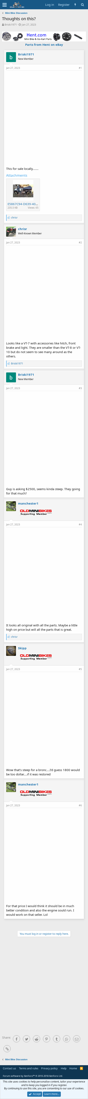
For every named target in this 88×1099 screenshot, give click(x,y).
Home (73, 1068)
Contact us (9, 1068)
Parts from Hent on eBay (44, 44)
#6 (80, 805)
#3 (80, 388)
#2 (80, 242)
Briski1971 (11, 24)
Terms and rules (28, 1068)
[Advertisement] (44, 118)
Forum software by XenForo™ (33, 1075)
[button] (4, 5)
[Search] (82, 4)
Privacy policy (49, 1068)
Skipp (22, 648)
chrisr (22, 229)
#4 (80, 524)
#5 (80, 669)
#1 (80, 68)
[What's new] (75, 4)
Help (64, 1068)
